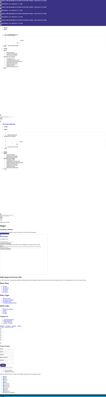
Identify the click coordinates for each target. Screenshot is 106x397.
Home (5, 48)
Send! (3, 365)
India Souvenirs (10, 52)
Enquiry (2, 360)
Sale (5, 68)
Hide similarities (8, 370)
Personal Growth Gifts (12, 66)
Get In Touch (4, 236)
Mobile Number (4, 357)
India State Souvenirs (11, 55)
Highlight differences (9, 371)
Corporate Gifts (10, 58)
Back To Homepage (4, 233)
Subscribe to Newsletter (6, 243)
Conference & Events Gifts (13, 60)
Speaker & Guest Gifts (11, 63)
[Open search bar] (0, 115)
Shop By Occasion (9, 56)
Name (1, 349)
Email (2, 246)
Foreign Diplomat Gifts (12, 62)
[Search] (1, 119)
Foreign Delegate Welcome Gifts (14, 61)
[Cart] (0, 221)
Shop (5, 50)
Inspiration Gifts (10, 65)
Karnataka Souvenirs (11, 53)
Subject (2, 354)
